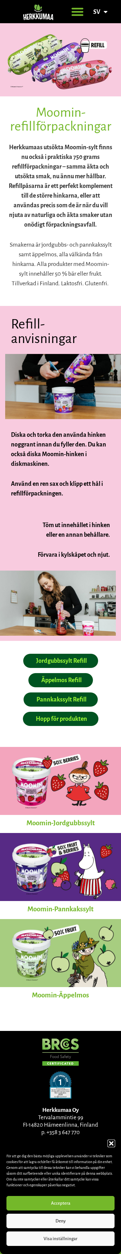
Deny (60, 1221)
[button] (111, 1143)
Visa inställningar (60, 1238)
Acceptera (60, 1203)
